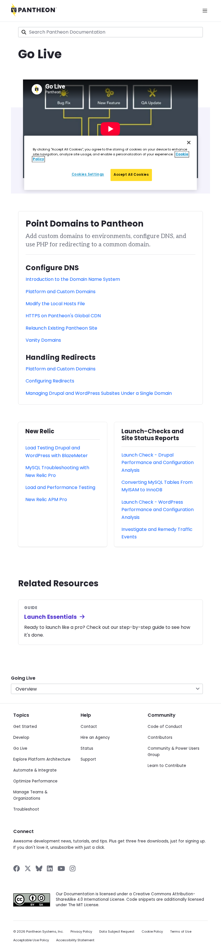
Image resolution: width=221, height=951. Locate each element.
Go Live (20, 748)
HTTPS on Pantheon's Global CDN (63, 315)
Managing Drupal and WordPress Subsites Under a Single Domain (99, 393)
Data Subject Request (116, 931)
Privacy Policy (81, 931)
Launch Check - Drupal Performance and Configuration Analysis (157, 462)
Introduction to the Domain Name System (73, 279)
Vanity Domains (43, 340)
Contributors (160, 737)
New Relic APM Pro (46, 499)
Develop (21, 737)
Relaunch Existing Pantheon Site (61, 328)
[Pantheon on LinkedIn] (50, 868)
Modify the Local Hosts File (55, 303)
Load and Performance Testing (60, 487)
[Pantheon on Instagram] (73, 868)
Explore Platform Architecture (42, 759)
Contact (89, 726)
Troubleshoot (26, 809)
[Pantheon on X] (27, 868)
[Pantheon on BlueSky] (39, 868)
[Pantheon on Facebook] (16, 868)
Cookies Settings (88, 174)
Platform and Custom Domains (61, 291)
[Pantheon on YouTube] (61, 868)
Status (87, 748)
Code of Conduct (165, 726)
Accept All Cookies (131, 174)
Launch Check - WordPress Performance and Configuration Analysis (157, 510)
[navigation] (110, 681)
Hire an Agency (95, 737)
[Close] (188, 142)
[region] (110, 163)
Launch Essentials (50, 617)
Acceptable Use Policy (31, 940)
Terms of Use (180, 931)
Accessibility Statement (75, 940)
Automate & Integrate (35, 770)
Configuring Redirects (50, 381)
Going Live (23, 678)
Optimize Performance (35, 781)
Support (88, 759)
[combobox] (110, 32)
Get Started (25, 726)
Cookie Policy (152, 931)
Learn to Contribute (167, 765)
